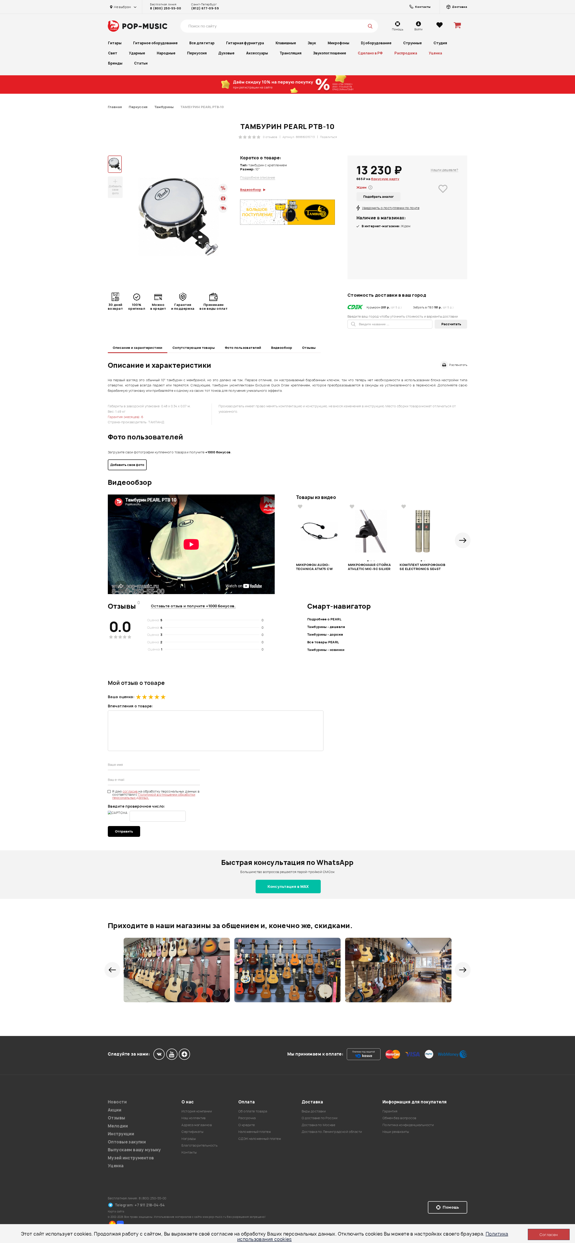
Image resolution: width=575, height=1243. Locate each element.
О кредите (246, 1125)
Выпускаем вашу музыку (134, 1150)
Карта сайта (116, 1211)
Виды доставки (314, 1111)
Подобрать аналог (378, 196)
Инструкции (121, 1134)
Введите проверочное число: (136, 806)
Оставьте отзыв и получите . (193, 606)
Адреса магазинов (196, 1125)
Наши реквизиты (396, 1131)
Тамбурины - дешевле (326, 627)
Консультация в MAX (288, 886)
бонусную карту (385, 179)
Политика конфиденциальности (408, 1125)
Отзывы (309, 347)
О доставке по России (319, 1118)
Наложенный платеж (254, 1131)
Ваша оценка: (121, 697)
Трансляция (290, 53)
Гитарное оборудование (155, 43)
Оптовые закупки (127, 1142)
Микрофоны (338, 43)
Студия (440, 43)
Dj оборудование (376, 43)
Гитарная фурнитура (245, 43)
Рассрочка (247, 1118)
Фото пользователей (243, 347)
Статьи (141, 63)
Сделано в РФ (370, 53)
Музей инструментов (131, 1158)
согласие (131, 791)
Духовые (226, 53)
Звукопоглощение (329, 53)
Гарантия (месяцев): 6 (126, 417)
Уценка (435, 53)
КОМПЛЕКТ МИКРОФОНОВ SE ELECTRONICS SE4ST (422, 567)
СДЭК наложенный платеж (259, 1138)
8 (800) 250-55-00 (165, 8)
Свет (112, 53)
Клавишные (286, 43)
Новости (117, 1102)
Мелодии (118, 1126)
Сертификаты (192, 1131)
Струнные (412, 43)
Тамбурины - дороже (325, 634)
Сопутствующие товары (193, 347)
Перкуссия (197, 53)
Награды (188, 1138)
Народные (166, 53)
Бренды (115, 63)
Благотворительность (199, 1145)
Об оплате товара (252, 1111)
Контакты (189, 1152)
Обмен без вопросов (399, 1118)
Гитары (115, 43)
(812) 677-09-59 (205, 8)
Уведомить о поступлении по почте (390, 208)
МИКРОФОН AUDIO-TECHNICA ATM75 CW (314, 567)
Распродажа (405, 53)
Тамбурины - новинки (325, 650)
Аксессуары (257, 53)
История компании (196, 1111)
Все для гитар (202, 43)
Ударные (137, 53)
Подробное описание (257, 178)
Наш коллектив (193, 1118)
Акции (114, 1110)
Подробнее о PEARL (324, 619)
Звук (312, 43)
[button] (463, 540)
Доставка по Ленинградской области (332, 1131)
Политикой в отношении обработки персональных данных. (153, 796)
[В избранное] (443, 195)
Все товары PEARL (323, 642)
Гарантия (390, 1111)
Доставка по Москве (318, 1125)
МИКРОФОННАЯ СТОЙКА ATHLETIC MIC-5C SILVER (369, 567)
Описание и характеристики (137, 347)
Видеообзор (281, 347)
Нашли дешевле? (444, 170)
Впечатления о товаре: (130, 706)
